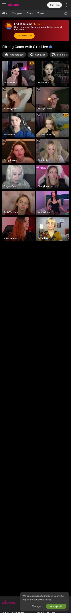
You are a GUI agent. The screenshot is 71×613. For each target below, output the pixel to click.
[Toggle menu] (4, 5)
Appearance (16, 54)
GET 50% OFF (24, 35)
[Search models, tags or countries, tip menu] (66, 13)
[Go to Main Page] (22, 5)
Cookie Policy (43, 599)
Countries (40, 54)
